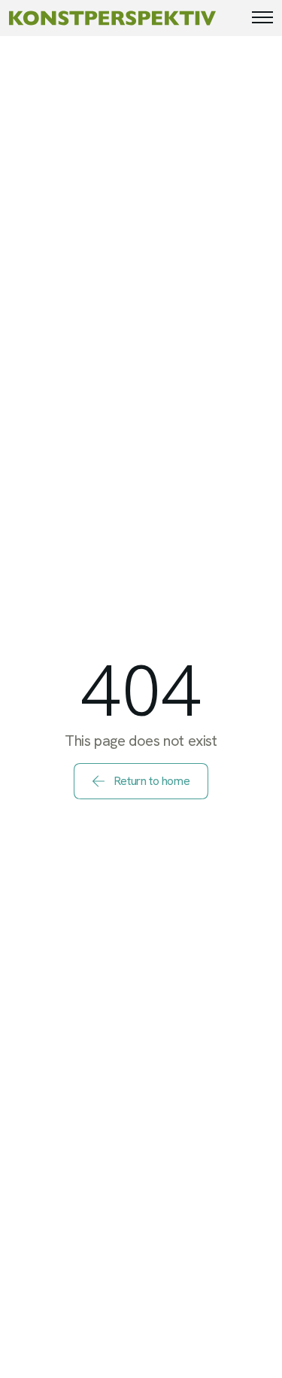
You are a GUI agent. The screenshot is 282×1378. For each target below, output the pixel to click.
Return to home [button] (152, 781)
